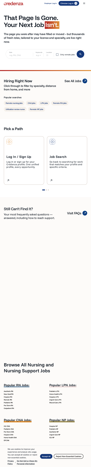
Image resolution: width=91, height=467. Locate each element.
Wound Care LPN (55, 402)
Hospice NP (53, 426)
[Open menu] (84, 3)
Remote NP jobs (36, 109)
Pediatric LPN (54, 391)
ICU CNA (7, 426)
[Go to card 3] (48, 189)
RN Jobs (22, 385)
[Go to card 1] (43, 189)
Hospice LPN (54, 397)
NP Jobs (68, 420)
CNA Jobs (23, 420)
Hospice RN (8, 397)
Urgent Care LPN (55, 400)
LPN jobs (44, 103)
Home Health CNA (10, 437)
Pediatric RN (8, 402)
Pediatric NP (53, 429)
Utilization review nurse (15, 109)
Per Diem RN (8, 405)
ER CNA (6, 440)
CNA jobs (31, 103)
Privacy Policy (11, 462)
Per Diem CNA (9, 432)
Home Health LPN (55, 394)
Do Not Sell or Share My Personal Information (27, 462)
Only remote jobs (67, 54)
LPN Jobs (68, 385)
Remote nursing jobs (14, 103)
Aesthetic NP (54, 432)
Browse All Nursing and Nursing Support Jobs (29, 368)
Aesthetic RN (8, 391)
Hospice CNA (8, 435)
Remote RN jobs (59, 103)
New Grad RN (8, 394)
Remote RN (8, 400)
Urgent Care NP (54, 435)
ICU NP (51, 437)
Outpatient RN (9, 408)
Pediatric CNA (9, 429)
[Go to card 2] (46, 189)
